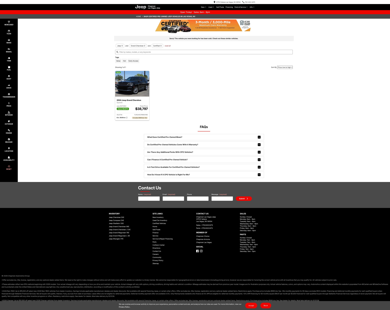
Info (251, 7)
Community (157, 257)
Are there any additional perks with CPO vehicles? (170, 152)
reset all (168, 46)
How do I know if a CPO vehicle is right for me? (168, 175)
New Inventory (158, 217)
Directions (156, 248)
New (203, 7)
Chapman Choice (202, 236)
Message (219, 194)
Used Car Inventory (160, 220)
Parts (154, 242)
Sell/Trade (220, 7)
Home (138, 16)
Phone (189, 194)
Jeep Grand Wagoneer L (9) (119, 236)
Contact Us (157, 251)
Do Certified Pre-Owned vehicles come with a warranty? (172, 145)
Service (155, 236)
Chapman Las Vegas (204, 242)
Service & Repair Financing (163, 239)
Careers (156, 254)
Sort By (274, 67)
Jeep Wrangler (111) (116, 239)
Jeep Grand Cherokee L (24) (120, 230)
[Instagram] (201, 251)
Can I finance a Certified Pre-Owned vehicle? (167, 160)
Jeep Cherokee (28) (116, 217)
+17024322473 (207, 225)
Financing (229, 7)
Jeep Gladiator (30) (116, 223)
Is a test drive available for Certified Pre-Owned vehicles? (173, 167)
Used (210, 7)
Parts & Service (240, 7)
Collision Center (159, 245)
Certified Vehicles (159, 223)
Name (144, 194)
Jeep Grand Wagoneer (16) (119, 233)
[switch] (118, 61)
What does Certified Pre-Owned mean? (164, 137)
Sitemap (156, 263)
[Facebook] (197, 251)
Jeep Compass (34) (116, 220)
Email (169, 194)
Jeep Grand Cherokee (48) (119, 227)
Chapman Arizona (203, 239)
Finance (155, 233)
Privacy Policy (158, 260)
